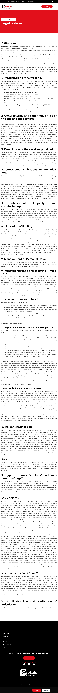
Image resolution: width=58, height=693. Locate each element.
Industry (5, 647)
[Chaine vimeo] (24, 664)
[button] (55, 7)
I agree (37, 690)
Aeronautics (6, 633)
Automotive (6, 639)
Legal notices (29, 677)
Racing (5, 641)
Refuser (46, 690)
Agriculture (6, 636)
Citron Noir (35, 685)
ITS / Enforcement (8, 644)
